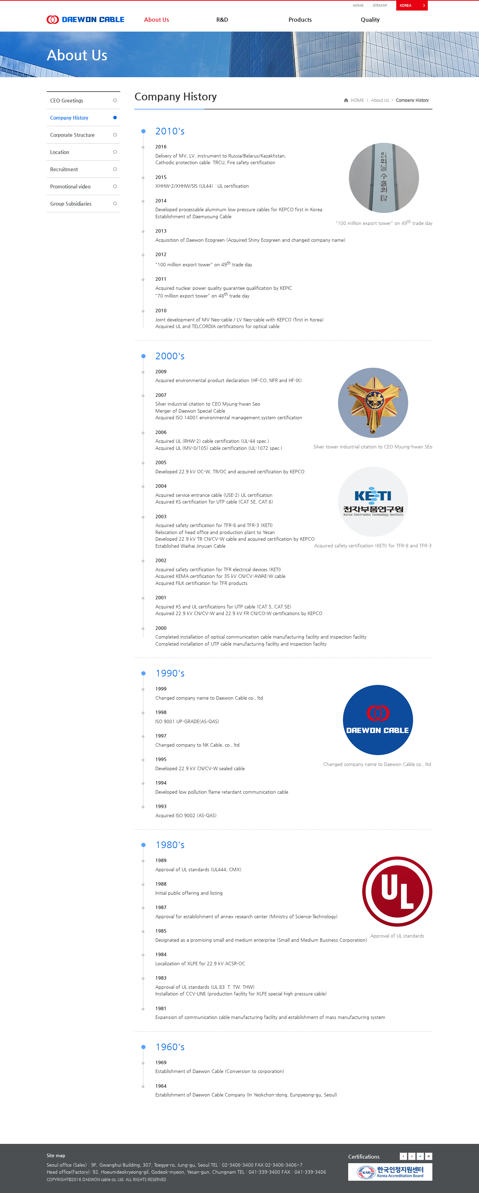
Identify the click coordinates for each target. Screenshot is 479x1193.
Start (420, 1156)
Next (412, 1156)
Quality (370, 19)
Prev (403, 1156)
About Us (156, 19)
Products (300, 19)
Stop (428, 1156)
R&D (222, 19)
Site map (56, 1155)
